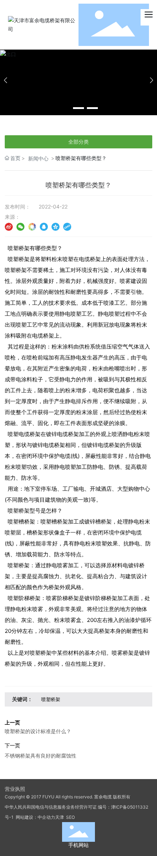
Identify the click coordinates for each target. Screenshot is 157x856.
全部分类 (78, 142)
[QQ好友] (44, 226)
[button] (64, 108)
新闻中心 (38, 158)
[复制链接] (67, 226)
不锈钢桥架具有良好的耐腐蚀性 (40, 755)
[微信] (20, 226)
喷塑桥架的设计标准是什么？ (38, 731)
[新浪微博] (9, 226)
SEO (70, 817)
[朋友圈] (32, 226)
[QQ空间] (55, 226)
